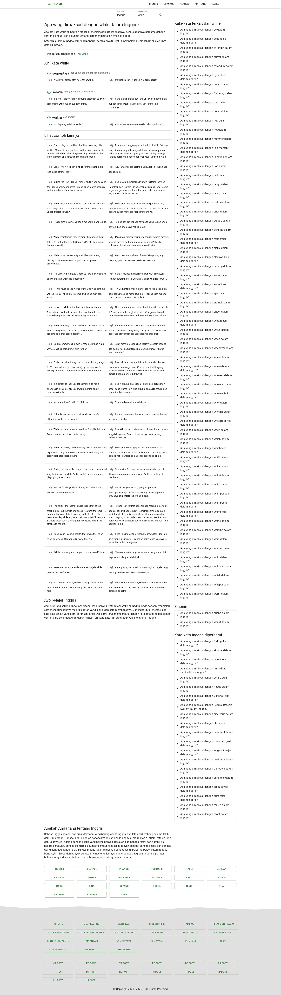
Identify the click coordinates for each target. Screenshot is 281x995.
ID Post (222, 971)
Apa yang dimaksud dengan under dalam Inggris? (204, 313)
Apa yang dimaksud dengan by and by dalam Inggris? (206, 67)
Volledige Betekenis (91, 932)
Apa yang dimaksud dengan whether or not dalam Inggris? (205, 422)
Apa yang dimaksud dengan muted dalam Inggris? (204, 806)
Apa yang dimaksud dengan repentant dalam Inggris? (206, 734)
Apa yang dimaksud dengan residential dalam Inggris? (203, 240)
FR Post (223, 963)
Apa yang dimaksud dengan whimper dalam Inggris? (206, 495)
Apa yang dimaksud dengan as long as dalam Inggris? (203, 40)
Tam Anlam (91, 941)
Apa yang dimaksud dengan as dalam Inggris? (202, 31)
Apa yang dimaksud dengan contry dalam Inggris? (204, 679)
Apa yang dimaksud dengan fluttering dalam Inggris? (206, 95)
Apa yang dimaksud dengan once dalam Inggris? (203, 213)
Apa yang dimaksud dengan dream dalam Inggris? (204, 86)
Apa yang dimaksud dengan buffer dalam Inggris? (204, 58)
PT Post (91, 971)
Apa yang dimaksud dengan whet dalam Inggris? (203, 404)
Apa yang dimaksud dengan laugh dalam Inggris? (204, 186)
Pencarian (142, 12)
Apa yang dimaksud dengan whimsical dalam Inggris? (203, 513)
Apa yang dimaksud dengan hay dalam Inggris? (203, 122)
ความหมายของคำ (58, 949)
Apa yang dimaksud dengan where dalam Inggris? (204, 359)
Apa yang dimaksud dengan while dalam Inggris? (204, 468)
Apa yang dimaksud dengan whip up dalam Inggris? (205, 550)
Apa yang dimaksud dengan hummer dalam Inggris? (206, 140)
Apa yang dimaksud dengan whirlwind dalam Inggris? (206, 568)
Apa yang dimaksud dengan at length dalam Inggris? (206, 49)
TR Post (124, 963)
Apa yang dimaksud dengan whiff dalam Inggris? (204, 459)
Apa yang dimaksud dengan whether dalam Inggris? (205, 413)
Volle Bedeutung (58, 932)
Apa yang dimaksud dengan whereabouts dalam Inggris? (204, 368)
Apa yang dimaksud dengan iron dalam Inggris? (203, 168)
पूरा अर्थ (223, 941)
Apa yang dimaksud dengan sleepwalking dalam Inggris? (204, 259)
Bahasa (120, 12)
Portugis (200, 4)
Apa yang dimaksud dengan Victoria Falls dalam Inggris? (204, 697)
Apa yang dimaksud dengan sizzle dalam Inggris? (204, 249)
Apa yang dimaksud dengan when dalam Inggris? (204, 340)
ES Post (157, 963)
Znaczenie (157, 932)
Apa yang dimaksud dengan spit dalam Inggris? (203, 295)
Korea (157, 886)
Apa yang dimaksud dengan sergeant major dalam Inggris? (205, 752)
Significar (124, 924)
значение (124, 949)
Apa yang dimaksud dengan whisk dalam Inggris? (204, 577)
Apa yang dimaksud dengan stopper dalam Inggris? (205, 652)
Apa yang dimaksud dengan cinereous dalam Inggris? (206, 716)
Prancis (184, 4)
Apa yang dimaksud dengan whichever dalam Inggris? (203, 450)
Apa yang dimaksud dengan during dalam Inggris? (204, 614)
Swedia (91, 877)
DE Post (190, 963)
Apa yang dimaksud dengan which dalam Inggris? (204, 440)
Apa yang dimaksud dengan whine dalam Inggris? (204, 522)
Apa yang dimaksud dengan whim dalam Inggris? (204, 486)
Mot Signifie (157, 924)
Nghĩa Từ (58, 924)
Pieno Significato (223, 924)
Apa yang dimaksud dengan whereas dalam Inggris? (206, 377)
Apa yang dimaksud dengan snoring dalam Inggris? (205, 268)
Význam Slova (223, 932)
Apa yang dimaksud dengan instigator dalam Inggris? (206, 761)
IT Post (190, 971)
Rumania (157, 877)
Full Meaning (91, 924)
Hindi (189, 886)
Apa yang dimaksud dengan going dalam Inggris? (204, 113)
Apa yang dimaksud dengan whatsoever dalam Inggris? (203, 322)
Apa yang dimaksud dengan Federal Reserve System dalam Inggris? (206, 706)
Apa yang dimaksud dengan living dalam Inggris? (204, 195)
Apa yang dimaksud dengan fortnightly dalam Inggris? (203, 643)
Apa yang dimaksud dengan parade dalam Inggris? (205, 222)
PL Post (58, 980)
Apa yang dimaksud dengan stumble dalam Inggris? (205, 304)
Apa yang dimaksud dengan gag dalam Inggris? (203, 104)
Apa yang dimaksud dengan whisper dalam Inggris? (205, 586)
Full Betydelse (124, 932)
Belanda (59, 877)
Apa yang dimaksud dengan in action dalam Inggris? (206, 158)
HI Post (91, 980)
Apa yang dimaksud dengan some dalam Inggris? (204, 277)
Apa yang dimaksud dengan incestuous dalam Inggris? (203, 661)
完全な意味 (157, 941)
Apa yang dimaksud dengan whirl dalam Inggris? (203, 559)
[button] (205, 31)
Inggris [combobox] (121, 15)
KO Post (91, 963)
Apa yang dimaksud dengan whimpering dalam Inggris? (203, 504)
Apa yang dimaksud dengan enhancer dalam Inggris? (206, 779)
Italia (215, 4)
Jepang (124, 886)
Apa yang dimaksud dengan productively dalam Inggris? (204, 788)
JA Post (58, 963)
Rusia (124, 894)
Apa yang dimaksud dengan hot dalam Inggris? (203, 131)
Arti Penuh (55, 4)
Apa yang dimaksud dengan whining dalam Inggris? (205, 531)
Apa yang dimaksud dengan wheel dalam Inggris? (204, 331)
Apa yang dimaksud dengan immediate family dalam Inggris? (203, 670)
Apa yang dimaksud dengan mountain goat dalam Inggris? (205, 743)
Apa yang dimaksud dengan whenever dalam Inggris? (206, 350)
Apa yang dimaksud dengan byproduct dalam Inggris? (203, 77)
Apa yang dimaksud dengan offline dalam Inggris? (205, 204)
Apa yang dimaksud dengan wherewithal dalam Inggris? (204, 395)
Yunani (222, 877)
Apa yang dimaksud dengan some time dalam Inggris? (203, 286)
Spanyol (169, 4)
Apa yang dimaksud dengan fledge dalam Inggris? (204, 688)
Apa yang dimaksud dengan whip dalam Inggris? (203, 541)
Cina (91, 886)
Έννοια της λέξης (58, 941)
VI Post (157, 971)
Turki (59, 886)
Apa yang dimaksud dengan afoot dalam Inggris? (204, 816)
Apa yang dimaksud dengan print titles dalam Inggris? (203, 797)
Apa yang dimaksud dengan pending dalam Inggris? (205, 231)
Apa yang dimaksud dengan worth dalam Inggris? (204, 595)
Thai (222, 886)
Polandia (124, 877)
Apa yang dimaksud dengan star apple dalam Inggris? (202, 725)
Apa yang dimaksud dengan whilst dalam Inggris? (204, 477)
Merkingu (91, 949)
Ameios (190, 924)
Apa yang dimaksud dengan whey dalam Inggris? (204, 431)
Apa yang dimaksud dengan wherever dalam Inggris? (206, 386)
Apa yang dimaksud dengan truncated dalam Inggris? (206, 770)
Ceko (189, 877)
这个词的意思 (124, 941)
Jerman (222, 869)
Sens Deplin (190, 932)
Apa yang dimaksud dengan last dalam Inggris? (203, 177)
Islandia (92, 894)
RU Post (124, 971)
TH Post (58, 971)
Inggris (154, 4)
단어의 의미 (190, 941)
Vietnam (59, 894)
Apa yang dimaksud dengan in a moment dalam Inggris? (204, 149)
